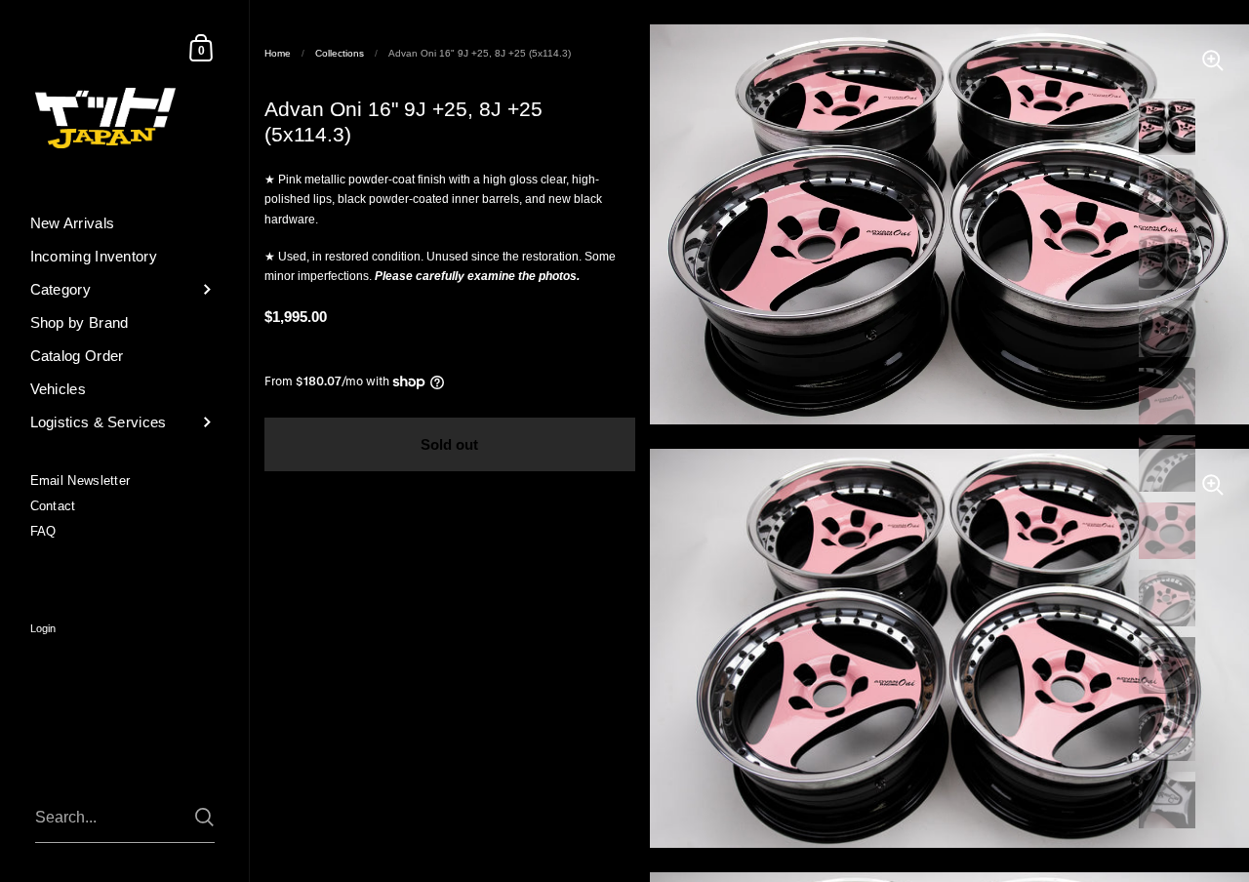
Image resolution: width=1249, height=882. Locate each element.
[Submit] (204, 817)
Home (277, 53)
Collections (339, 53)
